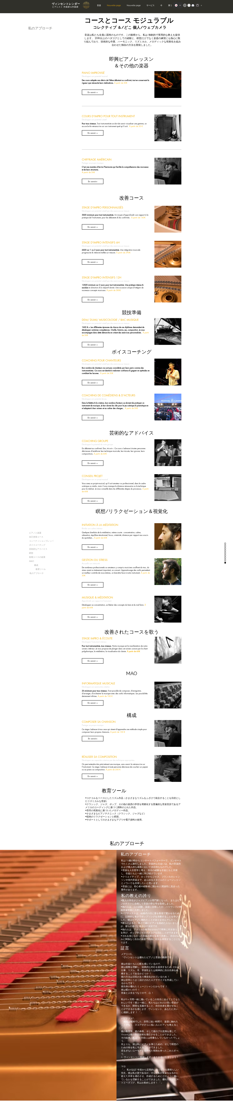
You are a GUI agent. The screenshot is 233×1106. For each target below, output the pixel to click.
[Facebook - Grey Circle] (189, 5)
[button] (92, 92)
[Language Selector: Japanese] (178, 5)
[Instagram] (184, 5)
